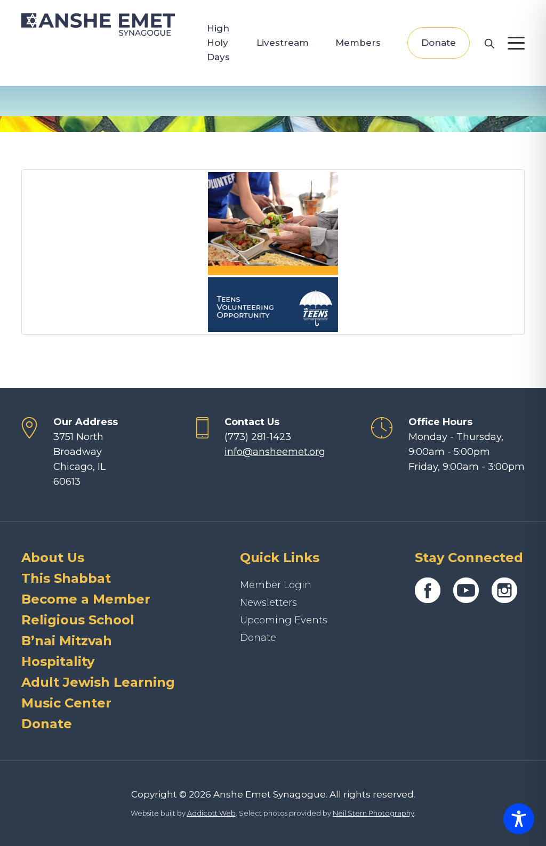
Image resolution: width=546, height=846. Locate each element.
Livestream (282, 42)
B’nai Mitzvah (66, 640)
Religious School (77, 620)
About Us (52, 557)
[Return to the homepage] (98, 24)
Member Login (275, 585)
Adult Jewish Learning (98, 682)
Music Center (66, 703)
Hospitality (57, 661)
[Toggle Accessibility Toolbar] (518, 818)
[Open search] (489, 43)
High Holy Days (218, 42)
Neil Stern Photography (373, 813)
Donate (438, 42)
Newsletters (268, 602)
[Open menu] (516, 43)
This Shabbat (66, 578)
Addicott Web (211, 813)
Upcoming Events (283, 620)
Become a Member (85, 599)
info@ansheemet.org (274, 452)
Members (358, 42)
